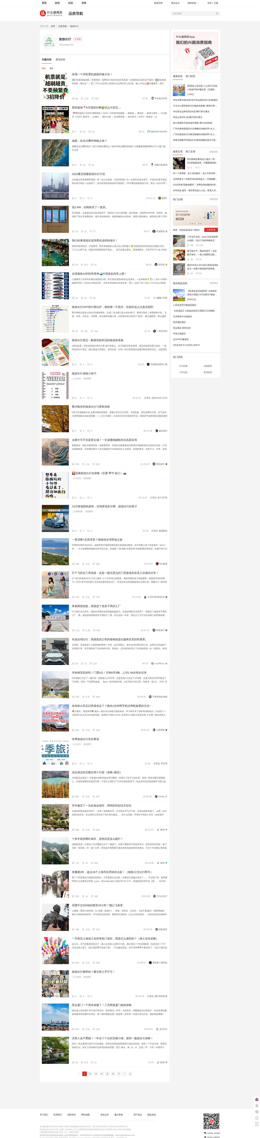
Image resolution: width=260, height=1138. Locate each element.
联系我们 (58, 1114)
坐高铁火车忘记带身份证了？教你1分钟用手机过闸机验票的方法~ (111, 705)
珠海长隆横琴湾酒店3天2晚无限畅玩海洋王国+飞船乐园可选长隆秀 (204, 140)
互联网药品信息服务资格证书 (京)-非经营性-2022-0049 (100, 1129)
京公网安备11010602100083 (51, 1127)
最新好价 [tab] (178, 76)
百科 (84, 3)
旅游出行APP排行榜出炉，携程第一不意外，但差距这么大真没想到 (112, 306)
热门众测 (178, 199)
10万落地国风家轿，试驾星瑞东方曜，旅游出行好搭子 (104, 506)
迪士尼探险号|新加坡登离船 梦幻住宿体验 (192, 123)
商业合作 (175, 3)
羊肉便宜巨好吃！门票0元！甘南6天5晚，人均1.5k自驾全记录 (109, 672)
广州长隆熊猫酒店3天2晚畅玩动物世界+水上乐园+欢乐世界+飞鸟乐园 (205, 128)
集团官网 (158, 3)
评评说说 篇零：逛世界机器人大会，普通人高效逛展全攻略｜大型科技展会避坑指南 (212, 190)
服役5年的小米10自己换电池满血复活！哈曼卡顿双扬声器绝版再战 (202, 267)
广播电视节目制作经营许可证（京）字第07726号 (59, 1132)
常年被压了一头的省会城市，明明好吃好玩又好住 (102, 805)
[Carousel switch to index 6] (200, 223)
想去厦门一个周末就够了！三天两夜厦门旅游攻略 (102, 1005)
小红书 (78, 379)
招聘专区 (71, 1114)
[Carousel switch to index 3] (194, 223)
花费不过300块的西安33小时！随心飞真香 (97, 905)
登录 (209, 3)
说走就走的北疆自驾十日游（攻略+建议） (97, 772)
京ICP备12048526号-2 (118, 1127)
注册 (216, 3)
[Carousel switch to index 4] (196, 223)
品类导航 (76, 13)
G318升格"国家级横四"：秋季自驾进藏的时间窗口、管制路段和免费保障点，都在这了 (213, 184)
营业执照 (127, 1129)
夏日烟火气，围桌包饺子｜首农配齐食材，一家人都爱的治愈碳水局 (202, 253)
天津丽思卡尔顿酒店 (182, 316)
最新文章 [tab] (178, 151)
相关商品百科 (180, 283)
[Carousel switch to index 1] (190, 223)
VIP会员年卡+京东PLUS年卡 (186, 345)
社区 (70, 3)
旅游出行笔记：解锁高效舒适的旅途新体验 (97, 340)
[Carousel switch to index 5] (198, 223)
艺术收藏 (183, 366)
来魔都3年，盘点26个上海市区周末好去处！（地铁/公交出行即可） (112, 872)
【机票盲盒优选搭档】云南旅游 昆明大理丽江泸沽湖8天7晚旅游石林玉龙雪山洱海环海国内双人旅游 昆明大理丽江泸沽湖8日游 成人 (202, 293)
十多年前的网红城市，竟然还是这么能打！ (97, 838)
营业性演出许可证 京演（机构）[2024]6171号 (58, 1129)
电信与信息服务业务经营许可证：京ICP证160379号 (86, 1127)
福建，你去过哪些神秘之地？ (89, 140)
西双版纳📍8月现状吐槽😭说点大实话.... (96, 107)
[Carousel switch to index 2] (192, 223)
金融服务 (208, 366)
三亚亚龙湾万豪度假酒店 (184, 305)
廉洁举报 (118, 1114)
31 (191, 273)
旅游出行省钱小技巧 (84, 373)
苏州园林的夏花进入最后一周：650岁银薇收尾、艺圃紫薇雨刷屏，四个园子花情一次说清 (202, 161)
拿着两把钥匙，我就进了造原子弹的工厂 (96, 606)
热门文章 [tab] (190, 151)
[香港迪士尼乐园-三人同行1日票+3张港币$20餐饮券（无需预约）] (202, 88)
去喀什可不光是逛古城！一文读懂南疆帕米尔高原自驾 (104, 439)
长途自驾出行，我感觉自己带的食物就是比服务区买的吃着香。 (110, 639)
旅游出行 (74, 26)
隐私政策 (151, 1114)
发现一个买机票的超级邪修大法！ (92, 74)
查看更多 (214, 152)
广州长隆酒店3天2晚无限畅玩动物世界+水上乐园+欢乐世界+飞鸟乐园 (205, 134)
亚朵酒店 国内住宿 (181, 328)
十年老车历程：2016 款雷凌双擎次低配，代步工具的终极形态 (202, 239)
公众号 (78, 744)
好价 (57, 3)
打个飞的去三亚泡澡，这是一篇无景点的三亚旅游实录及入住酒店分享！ (115, 572)
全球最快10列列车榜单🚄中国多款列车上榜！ (99, 273)
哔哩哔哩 (79, 511)
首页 (53, 26)
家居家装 (208, 372)
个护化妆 (183, 372)
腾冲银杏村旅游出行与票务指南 (91, 406)
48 (191, 245)
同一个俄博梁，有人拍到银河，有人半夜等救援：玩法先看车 (201, 173)
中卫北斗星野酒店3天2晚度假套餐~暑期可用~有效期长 (198, 106)
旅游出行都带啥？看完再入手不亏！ (93, 971)
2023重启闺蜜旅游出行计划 (88, 174)
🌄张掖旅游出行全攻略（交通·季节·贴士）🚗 (99, 473)
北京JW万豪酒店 (181, 339)
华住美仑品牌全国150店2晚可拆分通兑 (191, 111)
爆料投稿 (192, 3)
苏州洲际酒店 (179, 322)
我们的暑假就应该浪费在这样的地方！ (95, 240)
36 (191, 259)
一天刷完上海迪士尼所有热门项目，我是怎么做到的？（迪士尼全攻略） (115, 938)
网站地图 (85, 1114)
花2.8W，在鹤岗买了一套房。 (90, 207)
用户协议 (138, 1114)
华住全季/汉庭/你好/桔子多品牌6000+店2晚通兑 (195, 100)
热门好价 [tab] (190, 76)
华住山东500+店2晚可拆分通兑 (187, 117)
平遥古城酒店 (179, 333)
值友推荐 (87, 379)
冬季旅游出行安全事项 (85, 739)
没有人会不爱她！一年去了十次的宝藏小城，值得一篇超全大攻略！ (112, 1038)
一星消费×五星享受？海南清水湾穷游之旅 (97, 539)
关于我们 (44, 1114)
